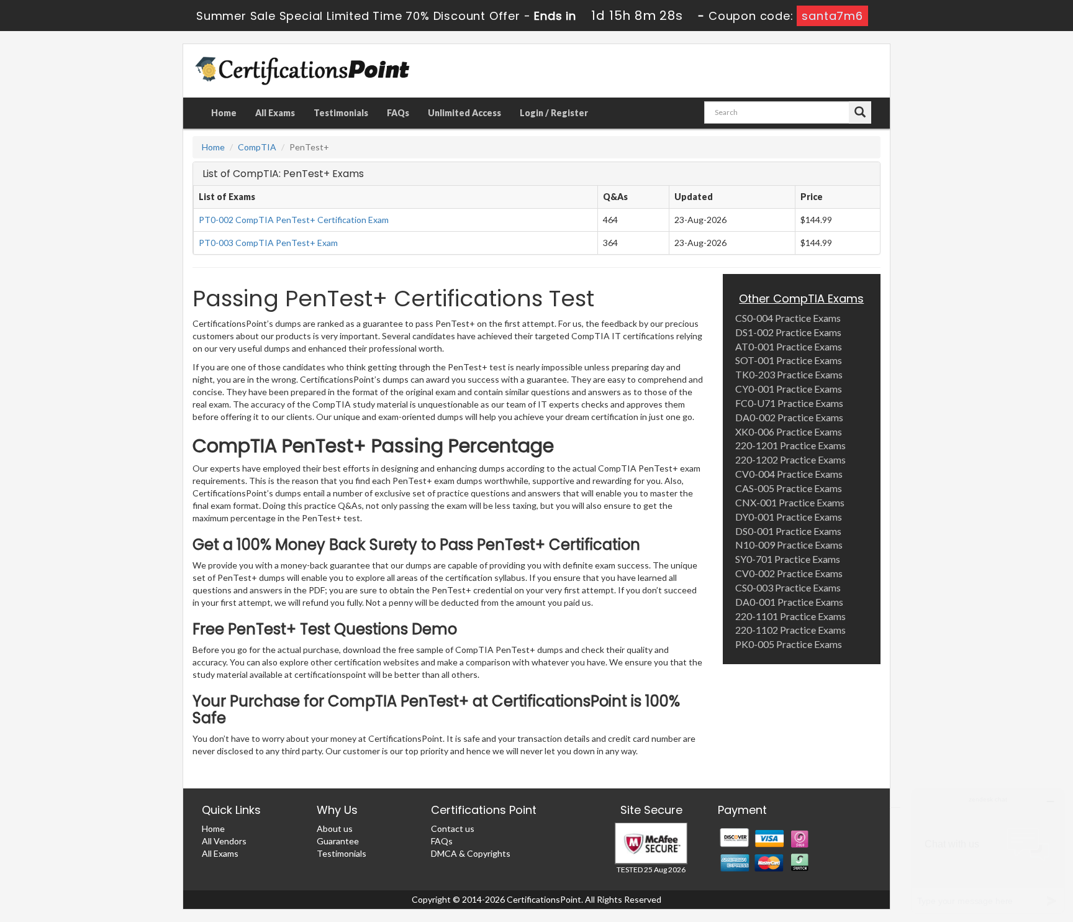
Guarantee (338, 841)
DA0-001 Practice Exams (789, 602)
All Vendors (224, 841)
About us (335, 828)
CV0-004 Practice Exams (789, 474)
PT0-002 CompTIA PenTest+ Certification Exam (294, 219)
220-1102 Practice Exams (790, 630)
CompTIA (257, 147)
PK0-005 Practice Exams (788, 644)
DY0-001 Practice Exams (788, 517)
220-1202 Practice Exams (790, 459)
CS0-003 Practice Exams (788, 587)
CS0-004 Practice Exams (788, 318)
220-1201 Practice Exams (790, 445)
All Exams (275, 112)
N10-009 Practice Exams (789, 544)
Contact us (452, 828)
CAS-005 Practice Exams (788, 488)
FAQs (398, 112)
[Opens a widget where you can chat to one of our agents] (988, 851)
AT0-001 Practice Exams (788, 346)
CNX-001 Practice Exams (789, 502)
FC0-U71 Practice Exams (789, 403)
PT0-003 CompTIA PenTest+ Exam (268, 242)
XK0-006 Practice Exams (788, 431)
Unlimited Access (464, 112)
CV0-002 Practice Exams (789, 573)
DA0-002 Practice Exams (789, 417)
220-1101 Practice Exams (790, 616)
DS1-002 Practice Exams (788, 332)
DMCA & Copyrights (470, 853)
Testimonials (341, 112)
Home (224, 112)
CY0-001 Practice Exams (788, 389)
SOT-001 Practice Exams (788, 360)
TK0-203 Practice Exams (789, 374)
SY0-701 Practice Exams (787, 559)
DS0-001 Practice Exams (788, 531)
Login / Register (554, 112)
